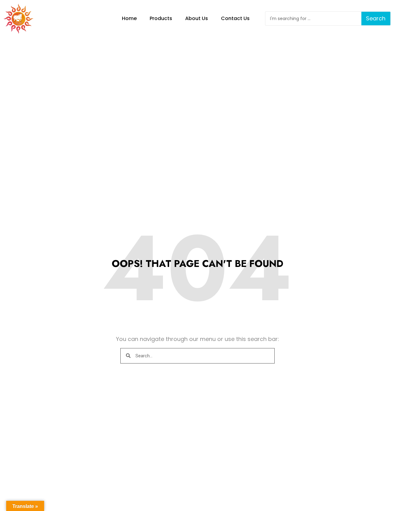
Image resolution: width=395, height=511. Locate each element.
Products (161, 18)
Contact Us (235, 18)
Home (129, 18)
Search (375, 18)
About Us (196, 18)
